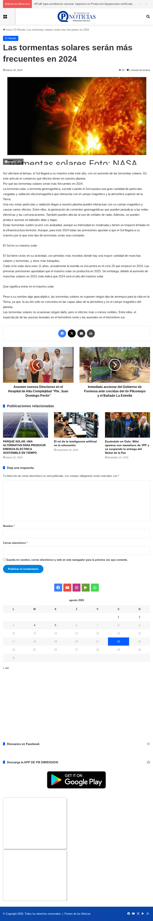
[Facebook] (62, 333)
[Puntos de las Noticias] (76, 16)
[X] (72, 333)
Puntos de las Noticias (78, 913)
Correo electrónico (15, 542)
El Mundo (19, 29)
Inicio (8, 29)
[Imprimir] (91, 333)
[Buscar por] (148, 17)
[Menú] (5, 17)
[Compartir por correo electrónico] (81, 333)
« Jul (6, 667)
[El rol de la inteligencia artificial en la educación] (76, 424)
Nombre (9, 526)
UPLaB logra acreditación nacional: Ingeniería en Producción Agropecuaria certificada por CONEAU (91, 3)
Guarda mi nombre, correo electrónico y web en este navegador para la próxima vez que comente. (67, 559)
